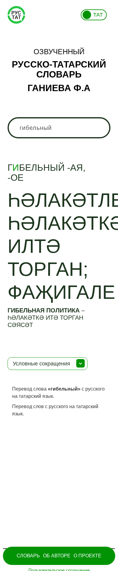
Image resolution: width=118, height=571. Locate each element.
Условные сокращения (41, 364)
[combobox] (59, 127)
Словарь (28, 555)
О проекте (87, 555)
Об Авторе (56, 555)
